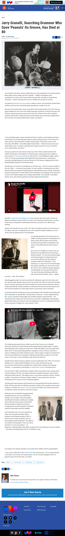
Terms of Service (41, 506)
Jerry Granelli (17, 462)
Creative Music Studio (37, 367)
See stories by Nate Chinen (19, 482)
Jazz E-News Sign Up (32, 492)
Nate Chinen (11, 36)
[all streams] (62, 8)
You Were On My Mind (22, 156)
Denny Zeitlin (39, 462)
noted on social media (27, 387)
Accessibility (53, 506)
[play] (4, 8)
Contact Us (26, 506)
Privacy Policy (27, 510)
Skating (10, 297)
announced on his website (22, 103)
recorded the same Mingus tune (20, 218)
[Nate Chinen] (5, 478)
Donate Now (57, 2)
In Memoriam (28, 462)
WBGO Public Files (41, 510)
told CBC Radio (31, 452)
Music (3, 17)
